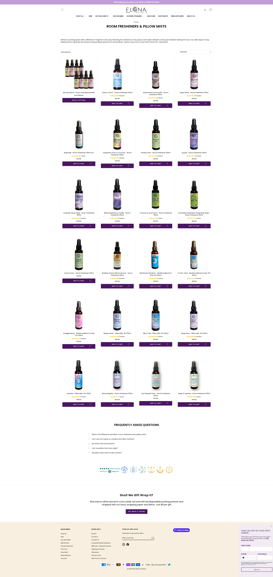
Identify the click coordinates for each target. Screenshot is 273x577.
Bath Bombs (118, 16)
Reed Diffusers (177, 16)
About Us (191, 16)
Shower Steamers (134, 16)
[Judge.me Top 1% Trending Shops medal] (169, 469)
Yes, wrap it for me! (136, 511)
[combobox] (243, 558)
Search (94, 534)
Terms (253, 564)
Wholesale (95, 552)
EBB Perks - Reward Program (101, 546)
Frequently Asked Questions (101, 543)
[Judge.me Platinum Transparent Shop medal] (142, 469)
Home (136, 22)
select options (79, 100)
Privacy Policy (96, 555)
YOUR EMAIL (262, 554)
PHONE (243, 554)
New (90, 16)
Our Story (94, 537)
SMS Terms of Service (98, 558)
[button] (114, 96)
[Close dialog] (271, 526)
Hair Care (151, 16)
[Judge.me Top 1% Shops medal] (160, 469)
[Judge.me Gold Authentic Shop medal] (151, 469)
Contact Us (95, 540)
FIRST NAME (245, 545)
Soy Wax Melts (101, 16)
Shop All (80, 16)
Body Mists (163, 16)
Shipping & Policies (98, 549)
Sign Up (256, 569)
